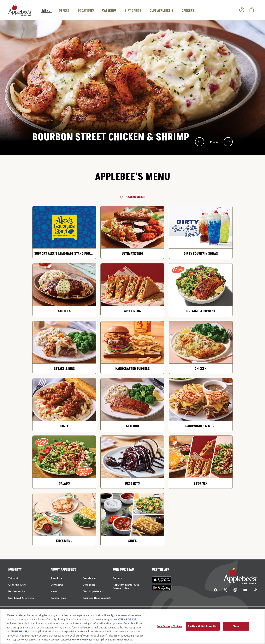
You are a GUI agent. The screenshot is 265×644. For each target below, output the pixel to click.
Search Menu (135, 197)
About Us (56, 578)
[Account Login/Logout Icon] (242, 10)
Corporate (89, 584)
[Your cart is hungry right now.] (252, 10)
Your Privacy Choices (169, 626)
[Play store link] (162, 588)
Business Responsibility (97, 598)
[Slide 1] (211, 142)
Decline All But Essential (202, 626)
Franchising (89, 578)
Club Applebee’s (161, 10)
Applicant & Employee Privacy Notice (126, 586)
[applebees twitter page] (225, 589)
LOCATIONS (86, 10)
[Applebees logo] (19, 9)
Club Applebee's (93, 591)
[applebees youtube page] (245, 589)
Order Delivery (17, 584)
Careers (117, 578)
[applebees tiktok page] (254, 589)
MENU (46, 11)
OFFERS (64, 10)
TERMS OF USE (127, 619)
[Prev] (199, 141)
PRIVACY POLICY (80, 640)
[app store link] (162, 579)
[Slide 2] (214, 142)
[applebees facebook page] (215, 589)
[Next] (228, 141)
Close (235, 626)
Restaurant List (17, 591)
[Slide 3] (217, 142)
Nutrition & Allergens (21, 598)
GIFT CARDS (132, 10)
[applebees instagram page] (235, 589)
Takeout (13, 578)
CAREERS (188, 10)
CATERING (109, 10)
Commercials (58, 598)
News (54, 591)
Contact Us (57, 584)
